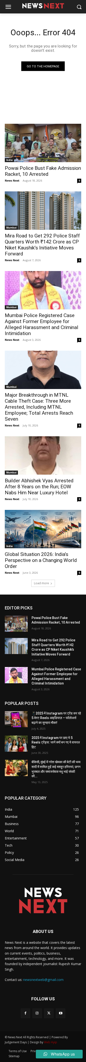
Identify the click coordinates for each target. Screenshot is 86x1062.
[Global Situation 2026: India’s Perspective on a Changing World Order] (43, 529)
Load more (41, 583)
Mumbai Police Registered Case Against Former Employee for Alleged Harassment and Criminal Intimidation (41, 324)
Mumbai (11, 227)
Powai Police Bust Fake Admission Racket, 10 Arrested (43, 171)
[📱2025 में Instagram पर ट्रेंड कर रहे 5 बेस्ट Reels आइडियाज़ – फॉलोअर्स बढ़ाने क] (16, 719)
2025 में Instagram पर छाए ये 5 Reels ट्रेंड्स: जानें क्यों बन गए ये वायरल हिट (56, 742)
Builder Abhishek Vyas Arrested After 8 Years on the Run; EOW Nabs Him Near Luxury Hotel (39, 487)
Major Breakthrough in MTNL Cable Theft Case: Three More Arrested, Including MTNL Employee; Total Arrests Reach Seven (39, 407)
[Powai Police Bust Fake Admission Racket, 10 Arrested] (43, 143)
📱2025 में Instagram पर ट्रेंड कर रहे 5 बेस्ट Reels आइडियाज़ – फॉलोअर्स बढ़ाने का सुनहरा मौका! (56, 718)
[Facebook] (25, 1013)
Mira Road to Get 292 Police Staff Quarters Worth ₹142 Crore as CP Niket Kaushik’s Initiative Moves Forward (42, 245)
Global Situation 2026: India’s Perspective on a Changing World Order (41, 560)
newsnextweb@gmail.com (43, 979)
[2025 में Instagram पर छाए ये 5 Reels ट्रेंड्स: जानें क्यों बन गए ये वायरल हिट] (16, 744)
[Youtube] (60, 1013)
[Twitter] (49, 1013)
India (9, 160)
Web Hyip (50, 1042)
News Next (12, 180)
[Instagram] (37, 1013)
